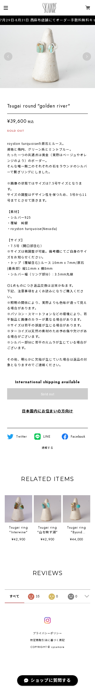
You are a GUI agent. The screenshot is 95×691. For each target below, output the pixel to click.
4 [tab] (47, 93)
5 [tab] (52, 93)
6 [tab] (58, 93)
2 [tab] (37, 93)
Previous (8, 56)
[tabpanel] (47, 56)
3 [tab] (42, 93)
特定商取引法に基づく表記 (47, 640)
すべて (15, 596)
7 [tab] (63, 93)
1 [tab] (31, 93)
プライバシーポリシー (47, 633)
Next (87, 56)
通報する (47, 448)
